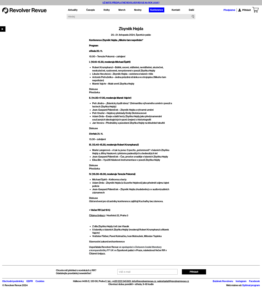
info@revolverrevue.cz (144, 281)
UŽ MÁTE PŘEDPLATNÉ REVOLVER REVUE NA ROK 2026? (131, 2)
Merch (121, 9)
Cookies (39, 281)
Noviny (138, 9)
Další (191, 9)
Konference (156, 9)
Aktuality (73, 9)
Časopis (90, 9)
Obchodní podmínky (13, 281)
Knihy (107, 9)
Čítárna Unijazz (97, 215)
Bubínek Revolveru (223, 281)
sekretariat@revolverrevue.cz (173, 281)
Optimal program (251, 285)
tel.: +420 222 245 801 (119, 281)
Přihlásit (246, 10)
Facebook (254, 281)
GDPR (29, 281)
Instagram (241, 281)
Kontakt (176, 9)
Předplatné (229, 10)
